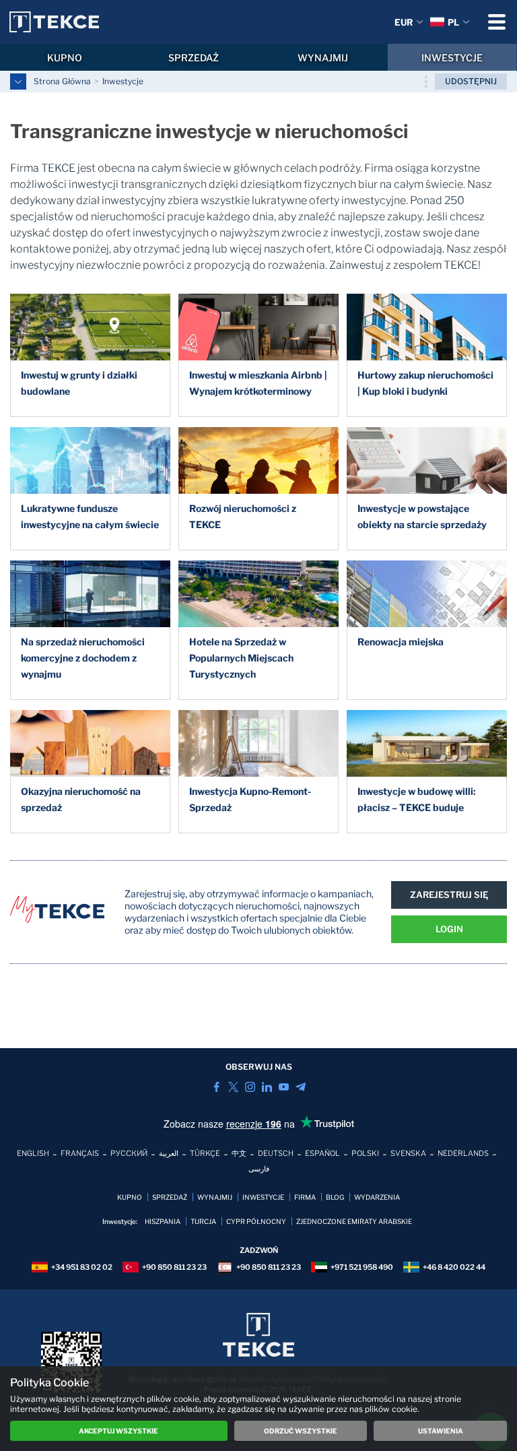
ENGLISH (33, 1153)
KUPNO (64, 57)
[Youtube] (283, 1086)
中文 (239, 1153)
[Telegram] (300, 1086)
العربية (168, 1153)
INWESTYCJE (452, 57)
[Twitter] (233, 1086)
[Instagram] (250, 1086)
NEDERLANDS (463, 1153)
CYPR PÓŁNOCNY (256, 1221)
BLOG (335, 1197)
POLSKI (365, 1153)
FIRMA (305, 1197)
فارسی (258, 1168)
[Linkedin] (266, 1086)
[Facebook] (216, 1086)
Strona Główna (62, 81)
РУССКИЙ (128, 1153)
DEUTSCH (276, 1153)
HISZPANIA (162, 1221)
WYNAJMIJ (323, 57)
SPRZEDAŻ (193, 57)
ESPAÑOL (322, 1153)
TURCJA (203, 1221)
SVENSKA (408, 1153)
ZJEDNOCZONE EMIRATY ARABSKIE (354, 1221)
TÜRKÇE (205, 1153)
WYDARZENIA (377, 1197)
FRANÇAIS (80, 1153)
